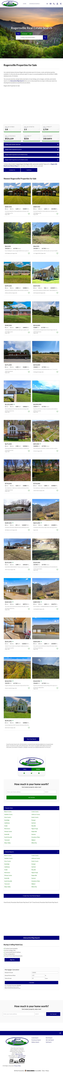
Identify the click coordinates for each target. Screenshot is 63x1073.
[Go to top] (59, 1064)
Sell (30, 33)
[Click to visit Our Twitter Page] (31, 773)
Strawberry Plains (36, 837)
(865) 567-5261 (21, 1057)
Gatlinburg (7, 823)
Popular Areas (9, 808)
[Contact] (58, 1061)
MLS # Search (49, 1037)
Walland (33, 840)
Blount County (7, 811)
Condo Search (35, 1037)
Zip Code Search (50, 1040)
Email (38, 769)
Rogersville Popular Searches (12, 144)
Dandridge (6, 820)
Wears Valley (7, 842)
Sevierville (6, 834)
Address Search (35, 1042)
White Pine (34, 842)
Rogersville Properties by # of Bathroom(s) (16, 159)
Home (24, 3)
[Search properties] (45, 37)
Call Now (29, 170)
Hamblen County (8, 814)
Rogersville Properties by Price (13, 149)
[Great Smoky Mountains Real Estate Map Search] (31, 920)
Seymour (34, 834)
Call (25, 769)
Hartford (34, 823)
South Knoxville (8, 837)
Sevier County (35, 817)
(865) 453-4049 (19, 1054)
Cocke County (35, 811)
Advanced (24, 33)
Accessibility (38, 1070)
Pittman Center (8, 831)
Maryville (34, 825)
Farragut (34, 820)
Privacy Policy (17, 1065)
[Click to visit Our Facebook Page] (24, 773)
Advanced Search (34, 3)
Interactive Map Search (17, 81)
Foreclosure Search (36, 1040)
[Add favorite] (29, 213)
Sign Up (12, 960)
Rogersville (34, 831)
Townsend (7, 840)
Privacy (47, 1070)
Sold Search (48, 1042)
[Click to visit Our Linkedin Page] (39, 773)
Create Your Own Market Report (31, 896)
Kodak (5, 825)
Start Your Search (31, 739)
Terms (43, 1070)
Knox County (7, 817)
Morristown (7, 828)
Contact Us (12, 170)
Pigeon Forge (35, 828)
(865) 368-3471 (22, 1055)
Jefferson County (36, 814)
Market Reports (9, 852)
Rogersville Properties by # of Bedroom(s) (16, 154)
